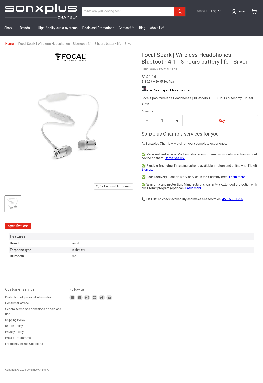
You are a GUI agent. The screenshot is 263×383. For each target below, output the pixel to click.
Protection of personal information (28, 297)
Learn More (183, 90)
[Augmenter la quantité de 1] (177, 120)
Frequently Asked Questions (24, 344)
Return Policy (14, 326)
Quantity (147, 111)
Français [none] (201, 11)
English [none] (216, 11)
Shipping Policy (15, 320)
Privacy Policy (14, 332)
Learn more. (237, 177)
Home (9, 44)
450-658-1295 (232, 199)
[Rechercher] (179, 11)
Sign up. (147, 169)
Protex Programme (18, 338)
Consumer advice (17, 303)
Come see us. (175, 158)
